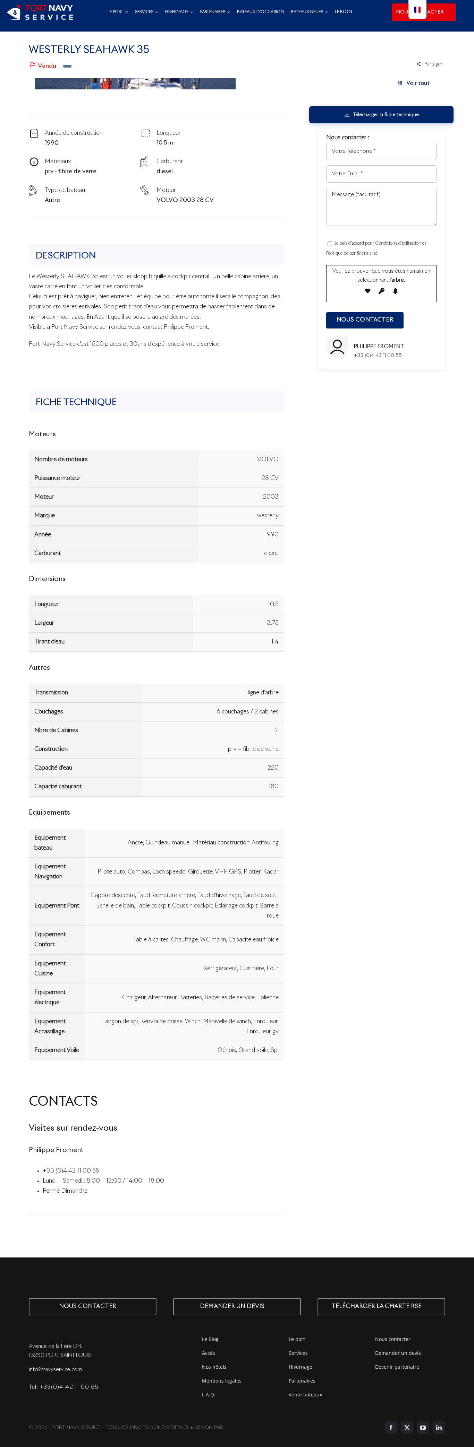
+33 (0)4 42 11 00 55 (71, 1171)
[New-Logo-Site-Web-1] (40, 8)
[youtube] (423, 1427)
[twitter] (407, 1427)
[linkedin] (439, 1427)
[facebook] (391, 1427)
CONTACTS (63, 1102)
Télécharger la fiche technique (386, 114)
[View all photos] (135, 83)
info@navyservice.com (55, 1369)
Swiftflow (238, 1427)
